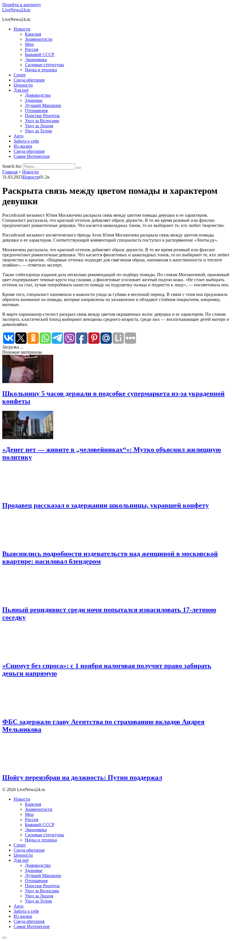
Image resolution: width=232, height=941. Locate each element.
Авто (18, 136)
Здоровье (33, 100)
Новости (22, 29)
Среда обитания (29, 80)
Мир (29, 44)
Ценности (23, 85)
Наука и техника (41, 69)
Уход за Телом (38, 130)
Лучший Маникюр (43, 105)
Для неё (21, 90)
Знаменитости (38, 39)
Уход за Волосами (42, 120)
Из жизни (23, 146)
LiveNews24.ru (16, 9)
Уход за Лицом (39, 125)
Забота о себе (26, 141)
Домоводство (38, 95)
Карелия (33, 34)
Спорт (20, 74)
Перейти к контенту (21, 4)
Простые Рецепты (42, 115)
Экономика (36, 59)
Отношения (36, 110)
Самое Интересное (32, 156)
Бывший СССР (39, 54)
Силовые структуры (44, 64)
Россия (31, 49)
